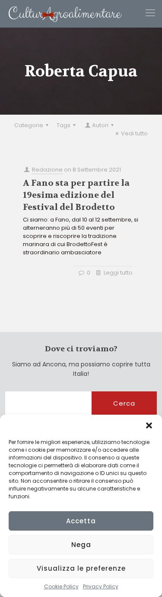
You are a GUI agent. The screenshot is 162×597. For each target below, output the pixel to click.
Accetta (81, 520)
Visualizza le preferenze (81, 568)
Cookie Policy (61, 586)
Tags (63, 125)
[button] (149, 425)
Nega (81, 544)
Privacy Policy (100, 586)
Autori (100, 125)
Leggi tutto (118, 273)
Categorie (28, 125)
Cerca (124, 403)
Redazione (47, 170)
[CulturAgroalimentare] (61, 13)
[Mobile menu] (150, 13)
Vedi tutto (134, 133)
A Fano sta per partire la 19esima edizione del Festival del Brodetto (76, 195)
